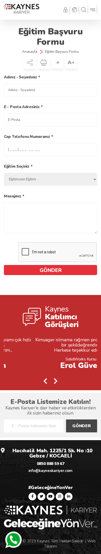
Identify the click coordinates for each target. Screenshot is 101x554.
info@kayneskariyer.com (50, 470)
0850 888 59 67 (50, 463)
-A (57, 62)
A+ (71, 62)
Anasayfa (29, 52)
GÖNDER (51, 270)
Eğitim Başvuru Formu (62, 52)
